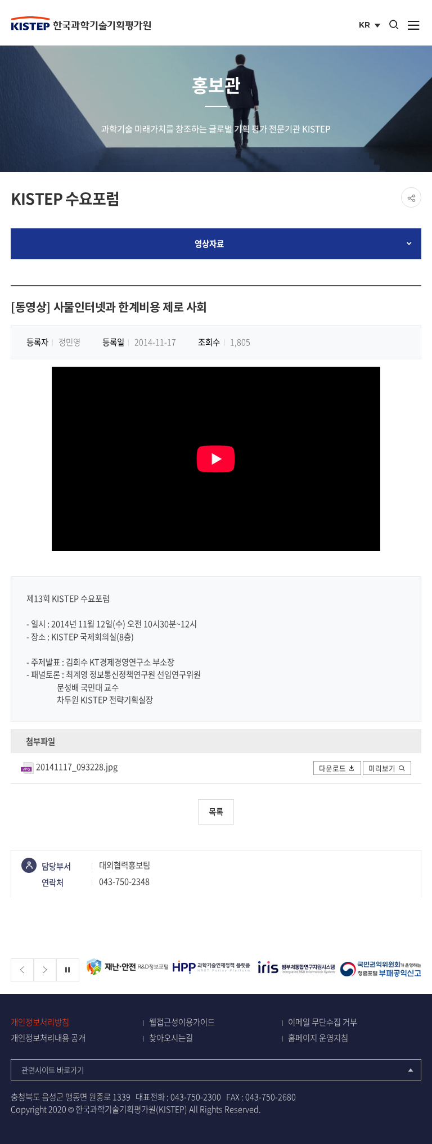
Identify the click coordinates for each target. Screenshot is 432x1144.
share (411, 197)
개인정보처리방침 (40, 1022)
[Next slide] (45, 969)
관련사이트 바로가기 (52, 1069)
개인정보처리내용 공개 (48, 1038)
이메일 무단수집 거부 (322, 1022)
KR (371, 26)
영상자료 (209, 243)
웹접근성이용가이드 (182, 1022)
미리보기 (381, 768)
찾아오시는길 (171, 1038)
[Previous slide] (22, 969)
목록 (216, 811)
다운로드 (332, 768)
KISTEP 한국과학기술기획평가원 (81, 23)
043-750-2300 (195, 1097)
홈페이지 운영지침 (318, 1038)
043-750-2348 (124, 881)
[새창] (154, 969)
